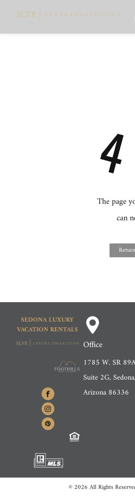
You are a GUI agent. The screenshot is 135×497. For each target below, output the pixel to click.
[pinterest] (48, 424)
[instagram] (48, 409)
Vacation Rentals (47, 329)
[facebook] (48, 394)
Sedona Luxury (47, 320)
